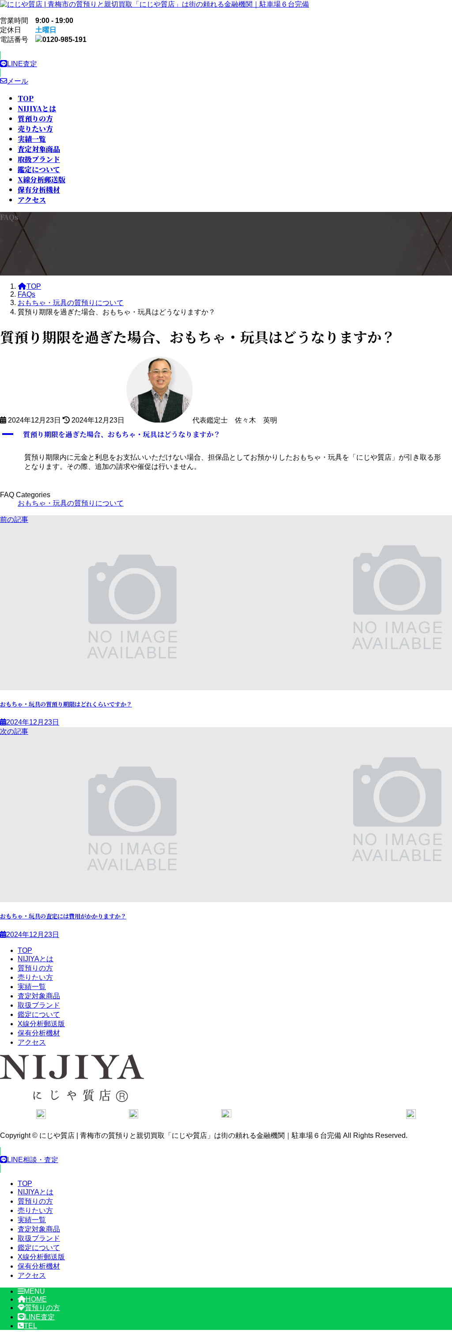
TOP (25, 950)
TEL (30, 1325)
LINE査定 (40, 1317)
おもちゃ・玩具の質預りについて (71, 503)
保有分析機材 (39, 1033)
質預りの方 (35, 968)
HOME (36, 1299)
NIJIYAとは (35, 959)
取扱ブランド (39, 1005)
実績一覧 (32, 986)
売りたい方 (35, 977)
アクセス (32, 1042)
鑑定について (39, 1014)
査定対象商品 (39, 996)
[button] (226, 64)
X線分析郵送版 (41, 1023)
